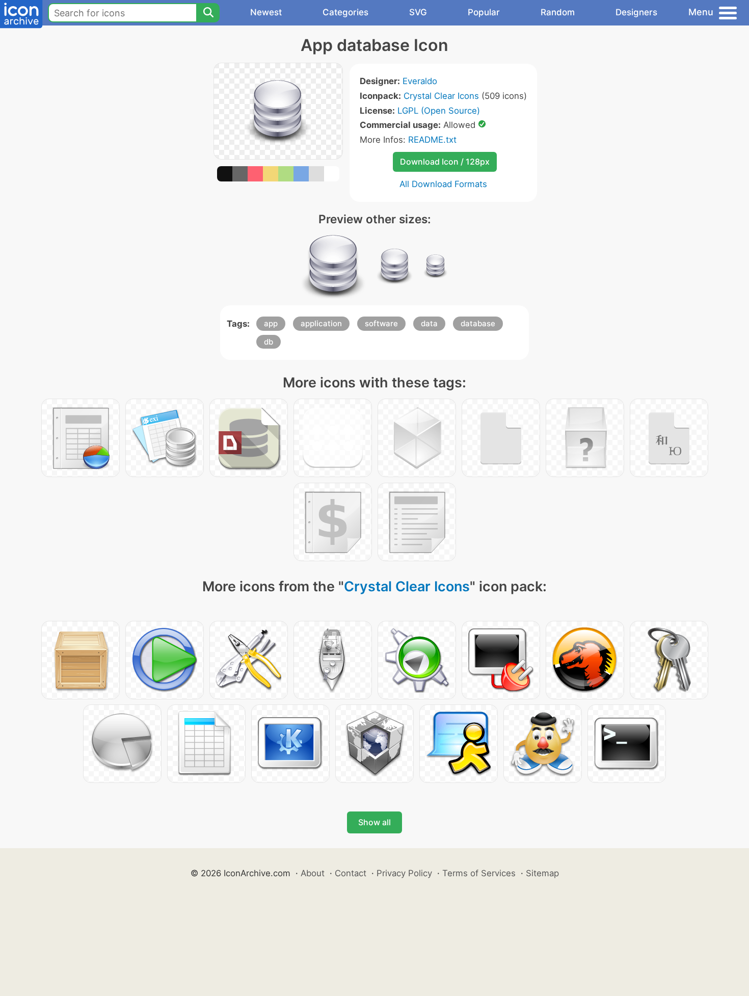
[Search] (208, 12)
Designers (636, 12)
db (268, 342)
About (313, 873)
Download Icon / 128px (445, 161)
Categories (345, 12)
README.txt (432, 140)
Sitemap (542, 873)
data (429, 323)
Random (558, 12)
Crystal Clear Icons (441, 96)
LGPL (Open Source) (438, 111)
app (271, 323)
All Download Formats (443, 184)
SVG (418, 12)
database (478, 323)
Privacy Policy (404, 873)
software (381, 323)
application (321, 323)
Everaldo (420, 81)
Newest (266, 12)
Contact (350, 873)
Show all (374, 822)
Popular (484, 12)
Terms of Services (479, 873)
